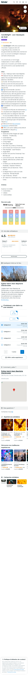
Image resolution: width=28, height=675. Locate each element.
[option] (14, 325)
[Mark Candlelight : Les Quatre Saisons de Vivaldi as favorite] (11, 421)
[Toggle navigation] (26, 2)
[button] (14, 325)
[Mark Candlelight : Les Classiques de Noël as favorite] (25, 11)
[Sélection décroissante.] (6, 352)
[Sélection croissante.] (22, 352)
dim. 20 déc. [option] (14, 312)
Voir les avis (14, 256)
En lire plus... (5, 300)
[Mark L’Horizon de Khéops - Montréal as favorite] (24, 451)
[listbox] (14, 313)
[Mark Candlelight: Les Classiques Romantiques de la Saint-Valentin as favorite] (24, 421)
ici (26, 109)
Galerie (24, 28)
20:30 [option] (14, 319)
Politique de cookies (11, 672)
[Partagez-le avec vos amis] (25, 7)
